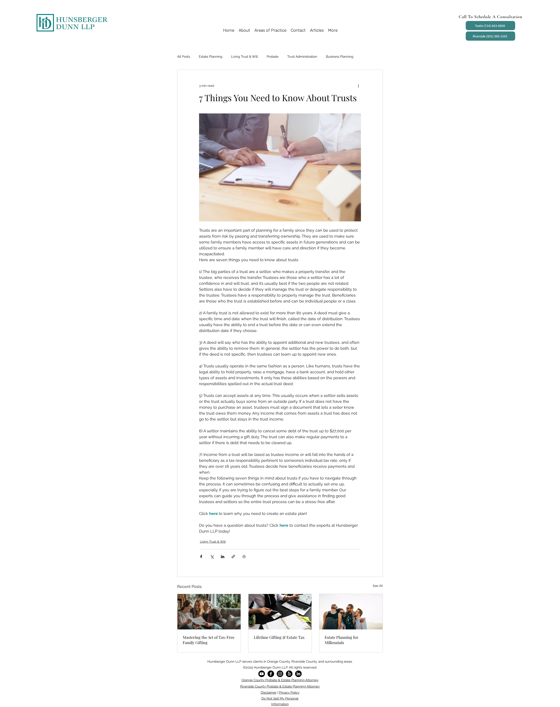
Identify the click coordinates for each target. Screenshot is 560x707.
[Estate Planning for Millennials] (351, 611)
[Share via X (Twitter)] (212, 556)
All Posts (183, 57)
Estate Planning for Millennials (341, 640)
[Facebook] (271, 674)
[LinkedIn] (298, 674)
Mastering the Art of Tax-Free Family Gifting (208, 640)
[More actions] (358, 85)
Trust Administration (302, 57)
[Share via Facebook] (201, 556)
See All (378, 585)
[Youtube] (261, 674)
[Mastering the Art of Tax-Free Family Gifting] (209, 611)
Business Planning (339, 57)
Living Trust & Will (244, 57)
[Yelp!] (289, 674)
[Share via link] (233, 556)
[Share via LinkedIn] (222, 556)
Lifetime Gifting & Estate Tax (279, 637)
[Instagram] (280, 674)
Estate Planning (210, 57)
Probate (272, 57)
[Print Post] (244, 556)
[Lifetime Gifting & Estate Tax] (280, 611)
